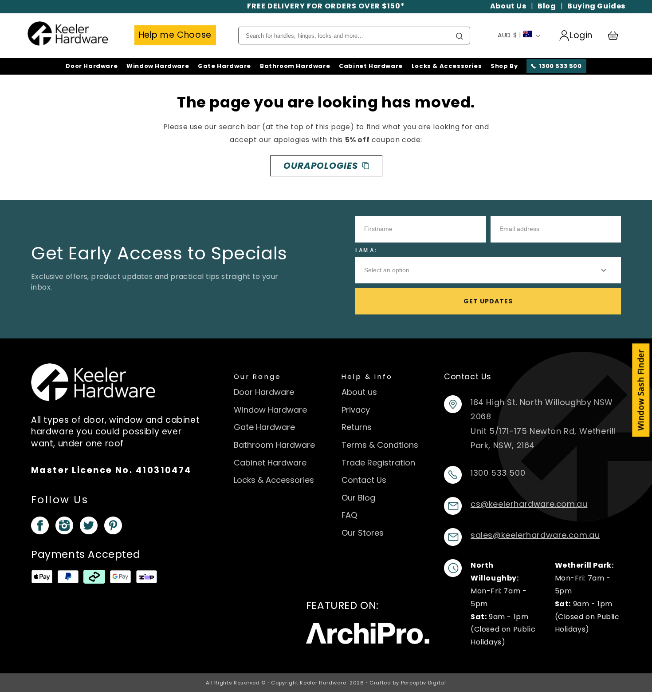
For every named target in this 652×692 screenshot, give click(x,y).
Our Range (257, 376)
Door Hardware (92, 66)
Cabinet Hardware (371, 66)
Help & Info (367, 376)
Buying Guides (596, 6)
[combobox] (474, 270)
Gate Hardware (224, 66)
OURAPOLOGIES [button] (320, 165)
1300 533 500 (560, 66)
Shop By (504, 66)
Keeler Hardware (323, 682)
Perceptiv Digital (423, 682)
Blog (547, 6)
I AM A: (366, 250)
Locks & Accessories (447, 66)
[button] (617, 35)
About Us (508, 6)
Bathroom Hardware (295, 66)
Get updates (488, 301)
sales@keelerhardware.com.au (535, 535)
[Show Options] (603, 270)
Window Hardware (157, 66)
